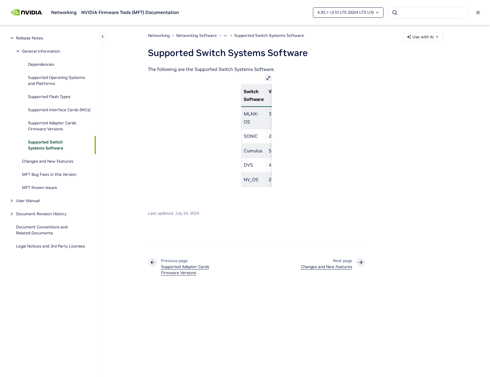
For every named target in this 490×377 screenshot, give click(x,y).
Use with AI (423, 36)
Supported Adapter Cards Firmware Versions (52, 125)
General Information (41, 51)
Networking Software (196, 35)
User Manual (28, 200)
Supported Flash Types (49, 96)
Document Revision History (41, 213)
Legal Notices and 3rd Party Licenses (50, 246)
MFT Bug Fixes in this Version (49, 174)
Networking (64, 12)
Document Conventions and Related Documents (42, 230)
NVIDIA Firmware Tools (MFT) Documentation (130, 12)
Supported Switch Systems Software (45, 145)
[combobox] (428, 12)
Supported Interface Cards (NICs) (59, 109)
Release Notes (29, 38)
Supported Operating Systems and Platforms (56, 80)
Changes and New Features (47, 161)
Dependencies (41, 64)
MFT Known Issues (39, 187)
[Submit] (394, 12)
